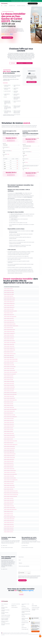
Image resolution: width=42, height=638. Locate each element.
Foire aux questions (14, 607)
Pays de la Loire (24, 627)
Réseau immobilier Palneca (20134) (9, 433)
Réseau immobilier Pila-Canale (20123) (9, 448)
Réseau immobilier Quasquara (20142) (9, 457)
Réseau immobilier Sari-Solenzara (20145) (10, 470)
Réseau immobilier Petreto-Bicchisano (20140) (10, 440)
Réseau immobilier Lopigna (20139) (9, 407)
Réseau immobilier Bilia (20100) (8, 327)
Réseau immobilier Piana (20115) (8, 442)
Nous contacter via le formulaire (8, 547)
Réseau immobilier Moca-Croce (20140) (9, 414)
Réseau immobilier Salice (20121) (8, 466)
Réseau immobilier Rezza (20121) (8, 463)
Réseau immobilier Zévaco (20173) (9, 522)
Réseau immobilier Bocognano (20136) (9, 329)
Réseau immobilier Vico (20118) (8, 513)
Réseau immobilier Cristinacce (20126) (9, 370)
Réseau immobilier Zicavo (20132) (8, 524)
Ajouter (13, 158)
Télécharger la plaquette (33, 3)
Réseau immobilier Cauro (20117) (8, 351)
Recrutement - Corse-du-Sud (21, 5)
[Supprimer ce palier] (17, 160)
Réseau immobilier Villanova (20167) (9, 518)
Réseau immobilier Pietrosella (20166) (9, 446)
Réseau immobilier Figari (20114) (8, 377)
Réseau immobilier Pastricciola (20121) (9, 437)
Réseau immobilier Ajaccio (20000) (9, 292)
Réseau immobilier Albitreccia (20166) (9, 299)
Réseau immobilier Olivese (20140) (9, 422)
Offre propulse (28, 63)
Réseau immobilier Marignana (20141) (9, 411)
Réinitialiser (17, 158)
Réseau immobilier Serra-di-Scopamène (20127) (10, 479)
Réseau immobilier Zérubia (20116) (9, 520)
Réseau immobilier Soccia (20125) (8, 483)
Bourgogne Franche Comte (26, 622)
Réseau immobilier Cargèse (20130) (9, 344)
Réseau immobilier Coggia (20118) (9, 355)
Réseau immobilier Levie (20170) (8, 405)
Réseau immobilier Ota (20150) (8, 431)
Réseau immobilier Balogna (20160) (9, 320)
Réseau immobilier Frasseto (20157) (9, 385)
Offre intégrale (20, 63)
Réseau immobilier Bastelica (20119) (9, 322)
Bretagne (23, 624)
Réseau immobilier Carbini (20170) (9, 338)
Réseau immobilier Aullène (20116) (9, 314)
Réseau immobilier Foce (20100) (8, 379)
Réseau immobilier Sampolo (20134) (9, 468)
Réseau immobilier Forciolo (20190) (9, 381)
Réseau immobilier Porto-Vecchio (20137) (9, 453)
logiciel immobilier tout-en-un (35, 629)
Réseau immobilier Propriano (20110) (9, 455)
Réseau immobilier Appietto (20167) (9, 305)
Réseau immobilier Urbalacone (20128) (9, 507)
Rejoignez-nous (13, 605)
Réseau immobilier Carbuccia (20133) (9, 340)
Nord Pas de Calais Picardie (26, 609)
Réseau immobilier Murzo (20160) (8, 418)
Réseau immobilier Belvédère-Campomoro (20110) (11, 325)
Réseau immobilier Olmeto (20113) (9, 424)
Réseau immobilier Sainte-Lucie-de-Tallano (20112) (11, 492)
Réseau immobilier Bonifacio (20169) (9, 331)
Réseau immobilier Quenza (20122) (9, 459)
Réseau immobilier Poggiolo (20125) (9, 450)
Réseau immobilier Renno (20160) (8, 461)
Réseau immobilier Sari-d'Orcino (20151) (9, 472)
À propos (5, 5)
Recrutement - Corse (12, 5)
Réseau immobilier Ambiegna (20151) (9, 303)
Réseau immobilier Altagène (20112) (9, 301)
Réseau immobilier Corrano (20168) (9, 364)
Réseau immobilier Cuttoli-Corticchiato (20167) (10, 372)
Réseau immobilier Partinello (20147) (9, 435)
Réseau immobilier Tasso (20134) (8, 498)
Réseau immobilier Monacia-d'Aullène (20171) (10, 416)
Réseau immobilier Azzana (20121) (9, 318)
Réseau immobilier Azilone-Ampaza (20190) (10, 316)
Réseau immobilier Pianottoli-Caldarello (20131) (10, 444)
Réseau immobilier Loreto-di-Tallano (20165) (10, 409)
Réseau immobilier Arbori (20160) (8, 309)
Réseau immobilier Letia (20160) (8, 403)
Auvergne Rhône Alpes (25, 608)
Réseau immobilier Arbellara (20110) (9, 307)
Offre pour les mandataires (5, 616)
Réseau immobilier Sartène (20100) (9, 476)
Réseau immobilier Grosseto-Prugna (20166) (10, 394)
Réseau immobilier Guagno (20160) (9, 396)
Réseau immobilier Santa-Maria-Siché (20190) (10, 496)
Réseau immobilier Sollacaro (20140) (9, 485)
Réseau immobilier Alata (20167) (8, 296)
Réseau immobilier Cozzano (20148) (9, 368)
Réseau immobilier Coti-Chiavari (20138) (9, 366)
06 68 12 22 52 (5, 545)
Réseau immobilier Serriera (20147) (9, 481)
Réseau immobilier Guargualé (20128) (9, 398)
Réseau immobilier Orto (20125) (8, 427)
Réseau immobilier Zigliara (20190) (9, 526)
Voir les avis (21, 594)
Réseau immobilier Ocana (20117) (8, 420)
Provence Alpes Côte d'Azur (26, 629)
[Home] (1, 5)
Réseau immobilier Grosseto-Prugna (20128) (10, 392)
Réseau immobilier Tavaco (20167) (9, 500)
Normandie (23, 616)
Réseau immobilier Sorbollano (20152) (9, 487)
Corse (22, 625)
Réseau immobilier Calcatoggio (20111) (9, 333)
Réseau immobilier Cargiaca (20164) (9, 346)
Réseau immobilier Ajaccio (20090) (9, 294)
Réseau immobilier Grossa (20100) (9, 390)
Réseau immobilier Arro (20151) (8, 312)
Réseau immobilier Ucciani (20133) (9, 505)
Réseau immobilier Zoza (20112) (8, 531)
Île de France (24, 606)
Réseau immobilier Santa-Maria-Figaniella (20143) (11, 494)
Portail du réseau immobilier (5, 615)
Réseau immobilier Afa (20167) (8, 288)
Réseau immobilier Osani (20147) (8, 429)
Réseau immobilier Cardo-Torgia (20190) (9, 342)
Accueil (2, 605)
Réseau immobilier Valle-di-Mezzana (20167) (10, 509)
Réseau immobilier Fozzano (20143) (9, 383)
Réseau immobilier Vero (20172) (8, 511)
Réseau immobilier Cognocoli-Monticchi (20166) (10, 359)
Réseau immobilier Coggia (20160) (9, 357)
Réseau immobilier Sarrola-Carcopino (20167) (10, 474)
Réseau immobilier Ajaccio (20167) (9, 290)
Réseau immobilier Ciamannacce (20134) (9, 353)
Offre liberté (13, 63)
